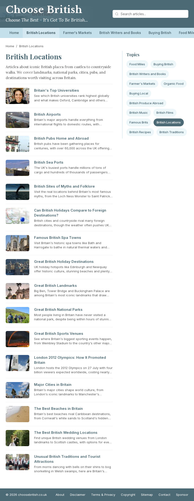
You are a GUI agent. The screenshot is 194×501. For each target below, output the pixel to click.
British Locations (41, 33)
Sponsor (182, 494)
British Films (164, 112)
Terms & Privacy (103, 494)
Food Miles (137, 64)
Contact (164, 494)
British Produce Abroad (146, 103)
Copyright (128, 494)
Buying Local (138, 93)
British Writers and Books (120, 33)
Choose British (44, 10)
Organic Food (174, 83)
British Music (138, 112)
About (60, 494)
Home (14, 33)
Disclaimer (77, 494)
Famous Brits (138, 122)
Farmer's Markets (77, 33)
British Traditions (171, 132)
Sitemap (147, 494)
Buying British (160, 33)
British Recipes (140, 132)
